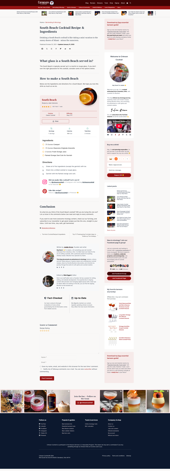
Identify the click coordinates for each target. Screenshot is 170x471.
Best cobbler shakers (68, 431)
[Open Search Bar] (130, 3)
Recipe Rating (45, 328)
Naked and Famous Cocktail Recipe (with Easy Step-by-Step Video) (123, 192)
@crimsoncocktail (58, 182)
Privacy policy (106, 455)
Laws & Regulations (110, 7)
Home (42, 22)
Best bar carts (66, 433)
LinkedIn (43, 426)
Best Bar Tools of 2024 (44, 7)
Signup (117, 3)
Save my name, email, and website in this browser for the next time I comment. (70, 366)
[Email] (69, 49)
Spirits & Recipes (71, 7)
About (123, 3)
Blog (87, 3)
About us (110, 424)
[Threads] (51, 49)
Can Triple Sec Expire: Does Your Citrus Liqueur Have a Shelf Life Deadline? (124, 219)
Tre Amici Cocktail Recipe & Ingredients (53, 234)
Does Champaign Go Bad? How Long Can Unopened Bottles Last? (123, 213)
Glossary (100, 3)
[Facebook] (42, 49)
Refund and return (113, 435)
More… (119, 7)
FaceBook (44, 428)
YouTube (43, 424)
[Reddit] (65, 49)
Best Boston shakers (68, 428)
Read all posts (111, 230)
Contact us (111, 426)
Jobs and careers (113, 428)
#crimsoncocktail (88, 182)
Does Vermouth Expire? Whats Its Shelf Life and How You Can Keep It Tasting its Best (123, 226)
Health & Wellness (97, 7)
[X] (46, 49)
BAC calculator (89, 426)
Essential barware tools (68, 426)
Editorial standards (113, 431)
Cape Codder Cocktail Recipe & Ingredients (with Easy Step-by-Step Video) (123, 206)
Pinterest (43, 435)
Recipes (92, 3)
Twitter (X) (44, 433)
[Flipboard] (60, 49)
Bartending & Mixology (58, 7)
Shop (111, 3)
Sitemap (128, 455)
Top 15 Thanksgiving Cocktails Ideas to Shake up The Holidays (84, 235)
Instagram (44, 431)
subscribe (87, 369)
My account (111, 433)
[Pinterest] (56, 49)
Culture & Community (84, 7)
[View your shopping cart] (127, 3)
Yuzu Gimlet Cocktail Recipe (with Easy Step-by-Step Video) (124, 198)
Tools (106, 3)
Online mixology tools (91, 424)
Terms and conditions (118, 455)
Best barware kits (67, 424)
